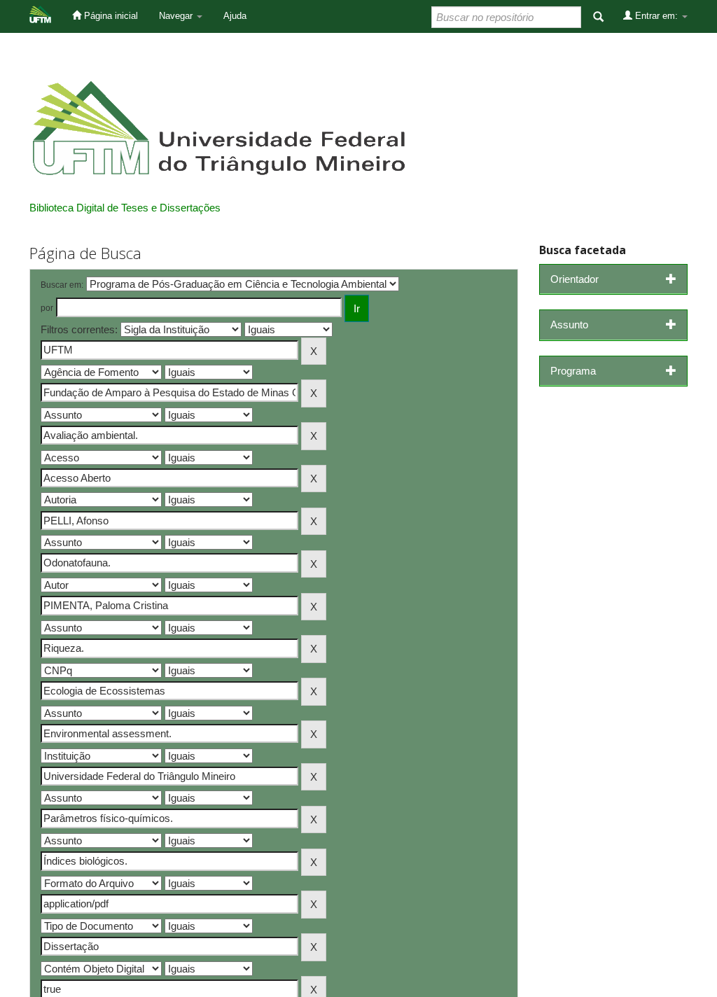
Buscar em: (62, 285)
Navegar (177, 16)
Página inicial (109, 16)
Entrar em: (656, 16)
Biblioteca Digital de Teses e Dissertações (125, 208)
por (47, 308)
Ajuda (234, 16)
